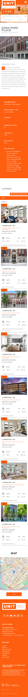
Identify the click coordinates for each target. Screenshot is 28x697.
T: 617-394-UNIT (7, 635)
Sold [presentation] (3, 198)
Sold (4, 205)
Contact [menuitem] (4, 655)
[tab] (14, 198)
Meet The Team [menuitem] (6, 649)
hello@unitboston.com (8, 633)
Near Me (21, 19)
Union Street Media (12, 693)
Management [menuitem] (6, 651)
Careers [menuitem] (4, 647)
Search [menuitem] (4, 645)
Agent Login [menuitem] (5, 657)
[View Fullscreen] (2, 564)
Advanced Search (8, 19)
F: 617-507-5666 (18, 635)
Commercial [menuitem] (5, 653)
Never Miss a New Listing (19, 194)
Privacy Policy (6, 689)
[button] (25, 16)
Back (14, 594)
